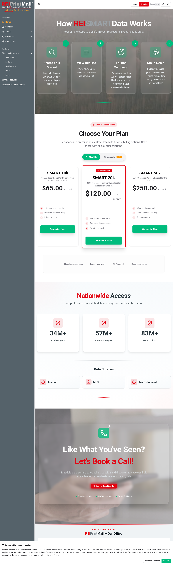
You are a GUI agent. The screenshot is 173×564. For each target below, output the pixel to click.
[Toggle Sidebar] (34, 282)
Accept (166, 561)
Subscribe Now (57, 229)
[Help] (163, 4)
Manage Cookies (152, 561)
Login (134, 4)
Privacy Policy (53, 555)
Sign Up (144, 4)
